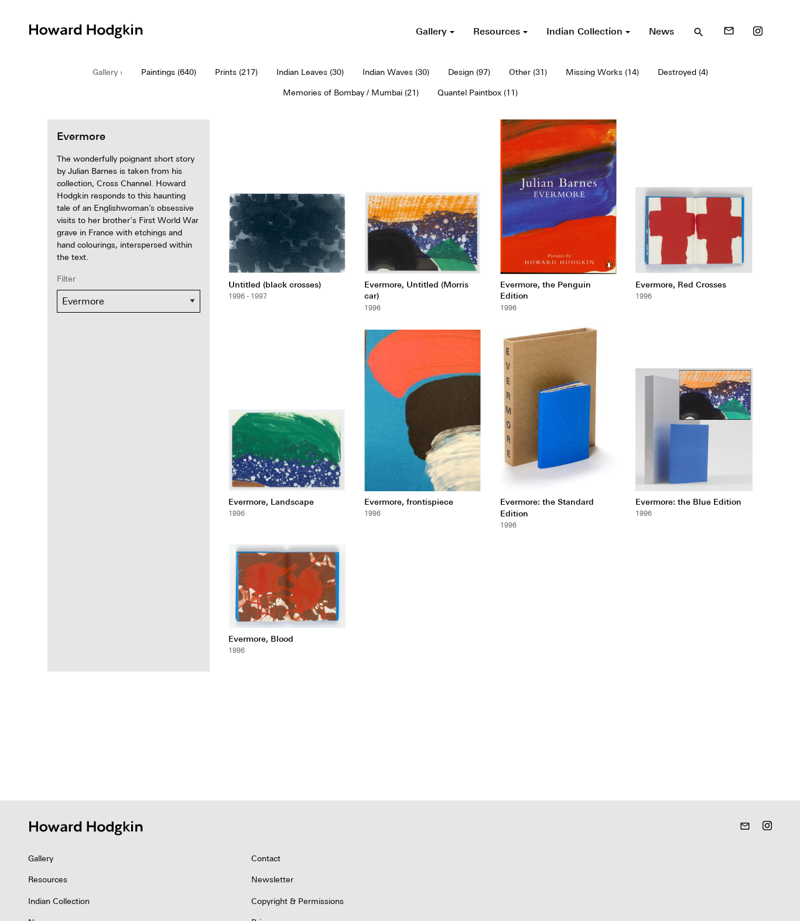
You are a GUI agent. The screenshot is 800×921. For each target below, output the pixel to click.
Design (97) (469, 72)
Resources (47, 879)
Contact (266, 858)
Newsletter (272, 879)
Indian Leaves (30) (310, 72)
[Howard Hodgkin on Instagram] (758, 31)
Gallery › (107, 72)
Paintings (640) (168, 72)
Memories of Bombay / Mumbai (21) (351, 92)
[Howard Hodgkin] (85, 30)
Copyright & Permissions (297, 901)
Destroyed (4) (683, 72)
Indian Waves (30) (396, 72)
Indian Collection (59, 901)
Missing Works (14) (602, 72)
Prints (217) (236, 72)
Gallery (40, 858)
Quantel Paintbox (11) (477, 92)
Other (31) (528, 72)
